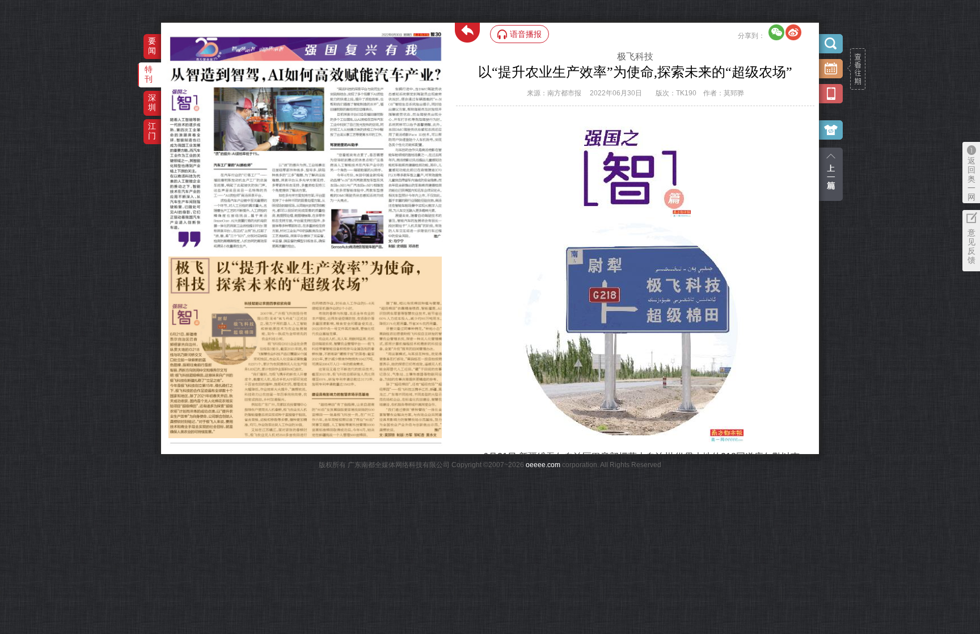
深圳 (152, 102)
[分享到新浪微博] (793, 32)
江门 (152, 130)
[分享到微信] (776, 32)
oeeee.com (543, 465)
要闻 (152, 45)
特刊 (149, 74)
